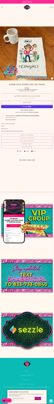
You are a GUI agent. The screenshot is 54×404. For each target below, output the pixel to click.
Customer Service (26, 375)
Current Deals (27, 143)
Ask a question (27, 146)
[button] (27, 89)
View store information (10, 119)
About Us (26, 379)
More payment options (27, 110)
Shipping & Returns (27, 138)
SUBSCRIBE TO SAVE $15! (27, 384)
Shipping (21, 90)
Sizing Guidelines (27, 135)
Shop (26, 370)
